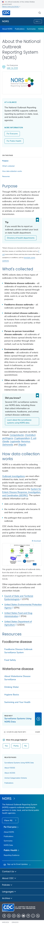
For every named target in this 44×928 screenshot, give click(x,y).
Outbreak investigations (13, 476)
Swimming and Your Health (17, 702)
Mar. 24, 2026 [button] (12, 68)
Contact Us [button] (8, 871)
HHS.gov (5, 922)
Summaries (31, 29)
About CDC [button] (8, 878)
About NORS (7, 29)
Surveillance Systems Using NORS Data (19, 763)
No (25, 746)
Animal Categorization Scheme (15, 778)
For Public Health (14, 141)
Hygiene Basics (11, 694)
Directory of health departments (20, 238)
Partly (16, 746)
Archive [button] (6, 898)
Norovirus (25, 441)
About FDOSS (9, 768)
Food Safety (10, 660)
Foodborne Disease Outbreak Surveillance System (18, 651)
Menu (37, 21)
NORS (5, 21)
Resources (6, 176)
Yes (6, 746)
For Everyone (12, 133)
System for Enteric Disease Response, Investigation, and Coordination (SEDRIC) (21, 492)
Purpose (5, 161)
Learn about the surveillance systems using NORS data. (19, 421)
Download (37, 541)
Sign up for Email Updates (17, 864)
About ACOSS (9, 773)
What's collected (8, 166)
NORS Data (8, 845)
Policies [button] (6, 884)
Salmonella (7, 444)
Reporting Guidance (11, 855)
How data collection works (12, 171)
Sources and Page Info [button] (16, 732)
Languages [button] (8, 891)
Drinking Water (11, 687)
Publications (19, 29)
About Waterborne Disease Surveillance (17, 678)
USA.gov (15, 922)
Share (37, 732)
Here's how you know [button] (10, 6)
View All (8, 820)
